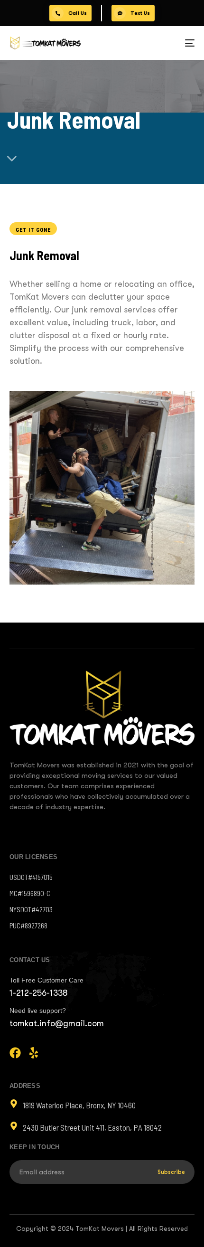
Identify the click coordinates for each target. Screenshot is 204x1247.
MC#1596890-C (29, 893)
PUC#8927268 (28, 925)
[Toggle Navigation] (164, 43)
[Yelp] (33, 1052)
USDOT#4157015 (31, 877)
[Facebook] (15, 1052)
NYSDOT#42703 (31, 909)
